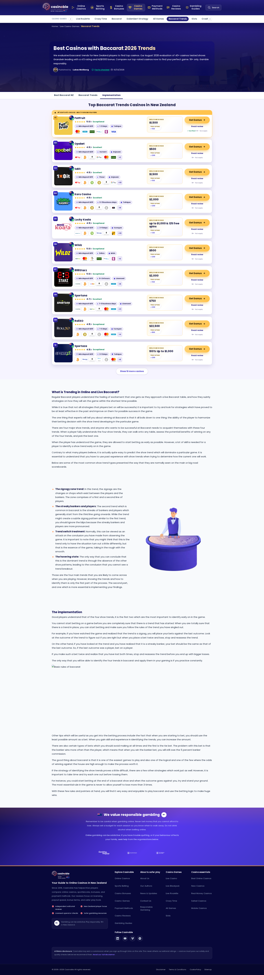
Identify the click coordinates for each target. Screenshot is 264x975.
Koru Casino (83, 194)
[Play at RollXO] (63, 328)
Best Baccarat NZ (64, 95)
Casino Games (122, 900)
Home (55, 26)
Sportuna (81, 295)
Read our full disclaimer (104, 954)
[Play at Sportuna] (63, 303)
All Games (158, 18)
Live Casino (171, 878)
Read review (197, 126)
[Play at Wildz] (63, 252)
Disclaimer (160, 969)
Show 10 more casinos (132, 371)
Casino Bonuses (123, 893)
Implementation (111, 95)
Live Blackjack (173, 885)
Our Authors (146, 885)
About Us (144, 878)
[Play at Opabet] (63, 151)
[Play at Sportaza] (63, 353)
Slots (194, 18)
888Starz (81, 270)
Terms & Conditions (177, 969)
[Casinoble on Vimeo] (132, 938)
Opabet (80, 144)
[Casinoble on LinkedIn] (118, 938)
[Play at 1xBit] (63, 176)
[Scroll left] (71, 19)
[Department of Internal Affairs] (160, 853)
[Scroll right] (210, 19)
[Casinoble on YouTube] (125, 938)
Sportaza (81, 346)
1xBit (78, 169)
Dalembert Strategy (137, 18)
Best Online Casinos (201, 878)
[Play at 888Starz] (63, 277)
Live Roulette (83, 18)
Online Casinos (122, 878)
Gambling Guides (123, 923)
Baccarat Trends (178, 18)
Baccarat (117, 18)
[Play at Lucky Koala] (63, 227)
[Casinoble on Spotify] (140, 938)
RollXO (79, 321)
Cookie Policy (195, 969)
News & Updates (148, 893)
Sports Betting (122, 885)
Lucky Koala (83, 219)
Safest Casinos (198, 900)
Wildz (78, 245)
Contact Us (145, 900)
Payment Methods (124, 908)
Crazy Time (101, 18)
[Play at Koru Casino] (63, 201)
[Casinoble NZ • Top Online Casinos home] (55, 6)
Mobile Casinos (199, 908)
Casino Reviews (123, 915)
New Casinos (197, 885)
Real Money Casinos (201, 893)
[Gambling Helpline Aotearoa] (104, 853)
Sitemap (208, 969)
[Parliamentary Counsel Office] (132, 853)
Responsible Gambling (146, 908)
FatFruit (80, 118)
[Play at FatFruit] (63, 126)
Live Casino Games (69, 26)
